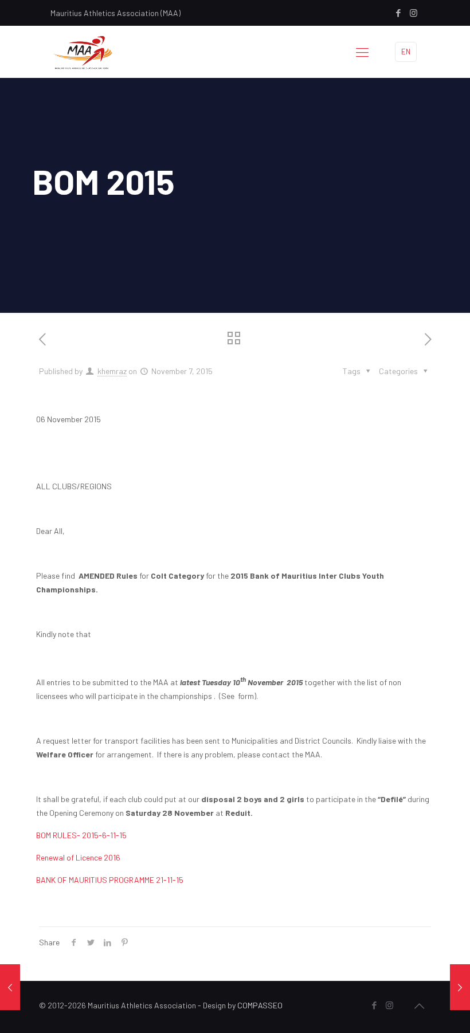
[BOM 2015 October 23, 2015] (10, 987)
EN (405, 51)
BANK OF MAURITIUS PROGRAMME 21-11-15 (109, 880)
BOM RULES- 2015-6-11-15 (81, 835)
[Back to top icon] (419, 1005)
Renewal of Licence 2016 (78, 857)
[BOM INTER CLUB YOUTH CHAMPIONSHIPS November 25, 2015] (460, 987)
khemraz (112, 371)
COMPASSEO (260, 1005)
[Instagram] (414, 12)
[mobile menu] (362, 51)
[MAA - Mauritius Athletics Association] (81, 51)
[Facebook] (398, 12)
